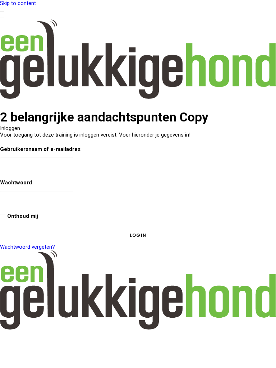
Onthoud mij (22, 216)
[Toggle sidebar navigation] (2, 11)
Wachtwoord (16, 182)
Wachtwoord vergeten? (27, 247)
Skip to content (18, 3)
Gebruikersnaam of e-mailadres (40, 149)
